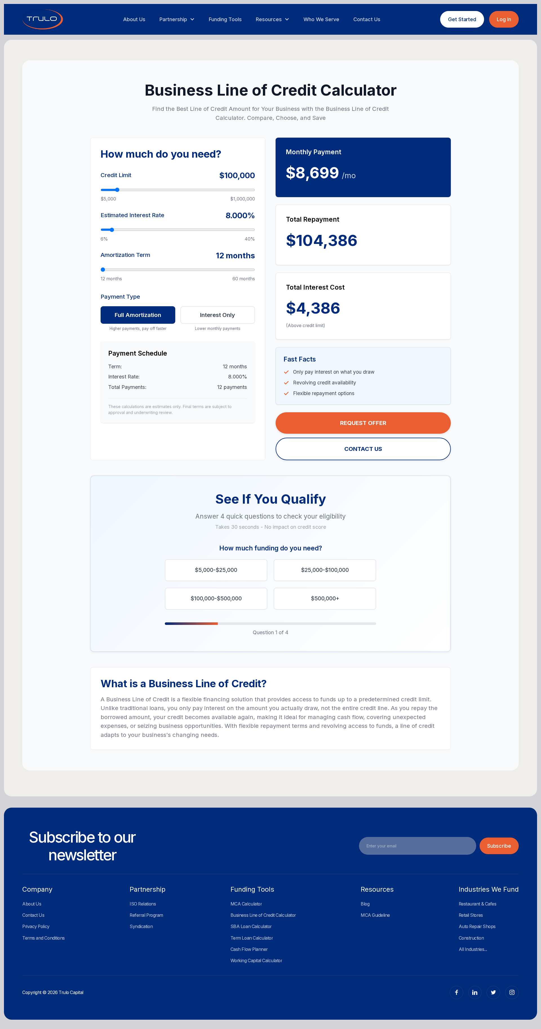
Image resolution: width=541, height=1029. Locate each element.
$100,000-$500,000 (216, 598)
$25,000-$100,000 (325, 570)
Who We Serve (321, 19)
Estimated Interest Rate (132, 215)
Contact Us (366, 19)
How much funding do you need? (270, 548)
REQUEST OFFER (363, 422)
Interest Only (217, 314)
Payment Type (120, 296)
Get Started (462, 19)
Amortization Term (125, 254)
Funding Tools (225, 19)
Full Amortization (138, 314)
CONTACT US (363, 448)
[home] (42, 19)
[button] (177, 19)
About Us (134, 19)
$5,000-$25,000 (216, 570)
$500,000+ (325, 598)
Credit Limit (116, 175)
